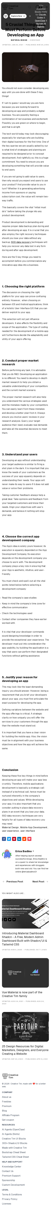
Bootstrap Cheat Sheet (14, 1152)
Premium (6, 1106)
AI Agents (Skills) (11, 1134)
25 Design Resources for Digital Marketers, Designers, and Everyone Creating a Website (25, 1050)
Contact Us (7, 1171)
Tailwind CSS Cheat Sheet (15, 1156)
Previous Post (14, 881)
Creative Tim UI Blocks (14, 1138)
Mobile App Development (33, 827)
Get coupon (8, 1119)
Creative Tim (15, 1083)
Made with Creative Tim (14, 1147)
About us (6, 1097)
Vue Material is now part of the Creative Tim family (22, 994)
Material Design (19, 40)
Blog (4, 1110)
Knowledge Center (11, 1166)
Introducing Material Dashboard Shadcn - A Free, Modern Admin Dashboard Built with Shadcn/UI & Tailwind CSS (24, 938)
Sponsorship (8, 1180)
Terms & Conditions (12, 1194)
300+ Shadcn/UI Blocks (14, 1143)
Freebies (6, 1101)
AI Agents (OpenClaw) (13, 1129)
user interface (27, 830)
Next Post (38, 881)
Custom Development (13, 1184)
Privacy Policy (9, 1199)
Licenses (6, 1203)
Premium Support (11, 1175)
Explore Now (16, 16)
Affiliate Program (10, 1115)
